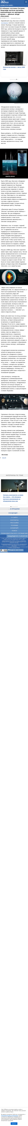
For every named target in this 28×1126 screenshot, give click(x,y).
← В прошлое (14, 509)
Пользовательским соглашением (9, 1115)
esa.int (4, 457)
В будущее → (14, 513)
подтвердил (4, 23)
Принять (14, 1123)
